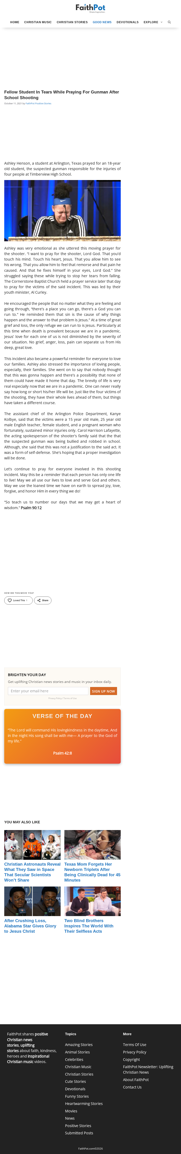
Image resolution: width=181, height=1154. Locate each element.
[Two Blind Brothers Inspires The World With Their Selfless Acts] (92, 913)
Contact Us (132, 1087)
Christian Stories (72, 22)
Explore (151, 22)
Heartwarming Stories (84, 1103)
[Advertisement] (90, 53)
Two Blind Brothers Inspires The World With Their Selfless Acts (88, 926)
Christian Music (38, 22)
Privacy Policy (134, 1052)
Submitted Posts (79, 1132)
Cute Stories (75, 1081)
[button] (169, 22)
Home (14, 22)
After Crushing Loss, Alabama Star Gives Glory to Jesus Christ (30, 926)
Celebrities (74, 1059)
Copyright (131, 1059)
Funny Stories (77, 1096)
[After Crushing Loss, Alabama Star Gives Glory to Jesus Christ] (32, 913)
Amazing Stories (79, 1044)
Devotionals (128, 22)
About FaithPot (136, 1079)
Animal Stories (77, 1052)
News (70, 1118)
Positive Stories (43, 103)
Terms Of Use (134, 1044)
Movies (71, 1111)
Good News (102, 22)
